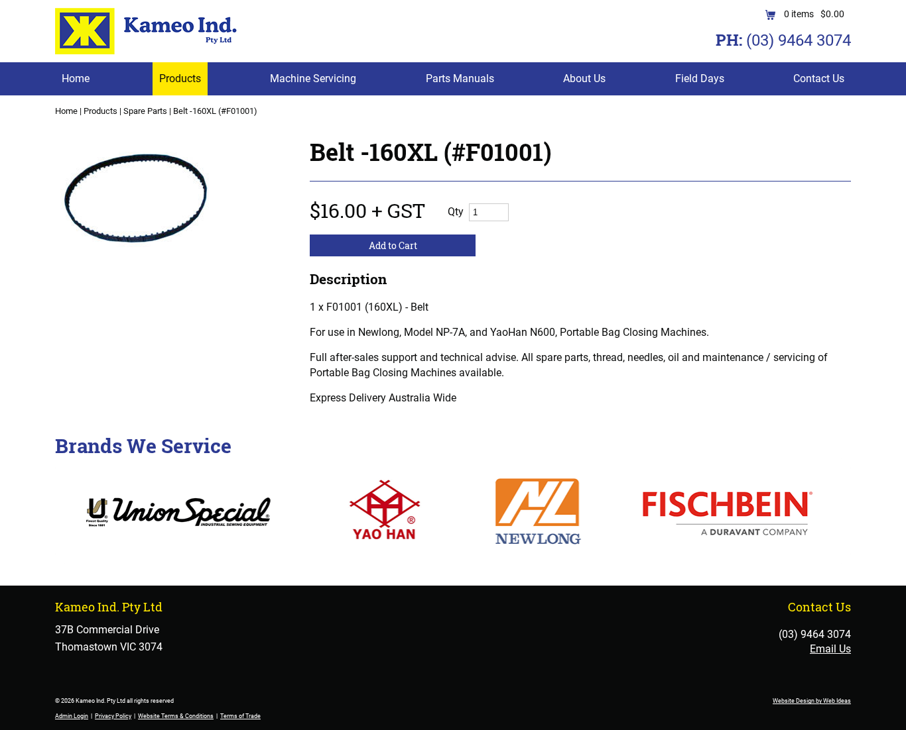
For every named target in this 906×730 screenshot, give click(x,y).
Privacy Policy (113, 716)
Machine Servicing (313, 78)
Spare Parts (145, 111)
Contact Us (818, 78)
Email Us (830, 649)
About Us (584, 78)
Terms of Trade (240, 716)
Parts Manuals (460, 78)
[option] (166, 207)
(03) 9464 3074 (798, 40)
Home (76, 78)
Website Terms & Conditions (176, 716)
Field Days (699, 78)
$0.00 (832, 14)
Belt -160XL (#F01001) (215, 111)
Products (180, 78)
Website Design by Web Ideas (812, 701)
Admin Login (71, 716)
